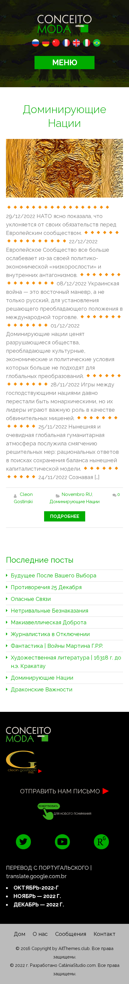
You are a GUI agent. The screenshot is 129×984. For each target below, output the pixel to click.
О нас (40, 934)
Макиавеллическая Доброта (48, 622)
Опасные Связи (31, 599)
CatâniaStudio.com (77, 965)
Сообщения (70, 934)
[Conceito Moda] (64, 22)
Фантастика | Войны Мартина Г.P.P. (57, 646)
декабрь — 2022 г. (39, 904)
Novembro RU (77, 494)
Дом (19, 934)
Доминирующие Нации (75, 501)
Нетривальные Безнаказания (49, 610)
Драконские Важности (41, 689)
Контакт (105, 934)
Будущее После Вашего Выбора (53, 575)
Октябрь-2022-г (36, 887)
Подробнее (64, 516)
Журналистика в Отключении (50, 634)
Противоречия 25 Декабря (46, 587)
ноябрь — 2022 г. (37, 896)
